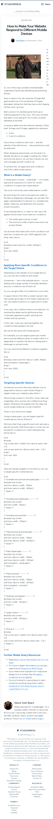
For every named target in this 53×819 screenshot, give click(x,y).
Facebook (14, 808)
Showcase (14, 796)
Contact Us (37, 778)
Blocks (14, 771)
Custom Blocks (14, 773)
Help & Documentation (37, 789)
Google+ (40, 718)
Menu (47, 4)
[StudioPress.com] (11, 4)
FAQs (37, 792)
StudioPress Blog (37, 787)
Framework (14, 776)
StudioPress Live (14, 805)
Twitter (29, 718)
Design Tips (26, 20)
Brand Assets (37, 769)
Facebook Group (14, 792)
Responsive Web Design (32, 668)
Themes (14, 778)
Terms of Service (37, 771)
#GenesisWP (14, 794)
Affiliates (37, 796)
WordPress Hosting (14, 781)
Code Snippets (37, 794)
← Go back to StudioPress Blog (26, 11)
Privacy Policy (37, 773)
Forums (14, 789)
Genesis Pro (14, 769)
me (20, 718)
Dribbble (14, 813)
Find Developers (14, 787)
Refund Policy (37, 776)
